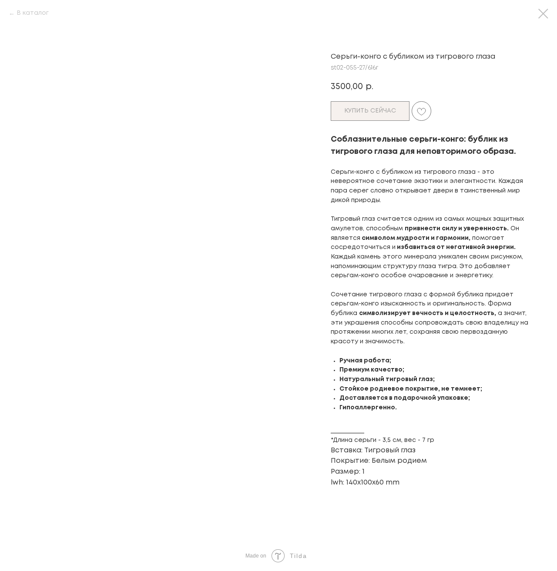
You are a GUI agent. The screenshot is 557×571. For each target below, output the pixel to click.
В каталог (33, 13)
